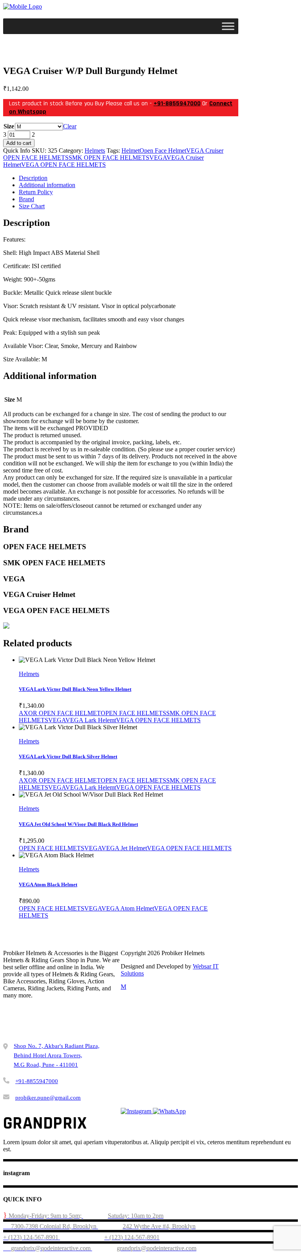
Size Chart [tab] (32, 206)
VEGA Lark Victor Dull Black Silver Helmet (68, 756)
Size (9, 126)
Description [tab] (33, 178)
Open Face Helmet (163, 150)
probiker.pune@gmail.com (48, 1098)
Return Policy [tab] (36, 192)
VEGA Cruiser (204, 150)
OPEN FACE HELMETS (36, 157)
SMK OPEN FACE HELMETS (109, 157)
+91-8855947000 (177, 103)
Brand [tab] (26, 199)
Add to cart (18, 143)
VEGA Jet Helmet (124, 848)
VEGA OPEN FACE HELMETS (63, 164)
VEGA (158, 157)
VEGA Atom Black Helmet (48, 884)
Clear (69, 126)
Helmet (130, 150)
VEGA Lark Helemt (90, 720)
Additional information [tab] (47, 185)
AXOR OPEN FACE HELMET (60, 713)
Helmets (95, 150)
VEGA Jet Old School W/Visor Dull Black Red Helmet (78, 824)
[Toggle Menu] (228, 26)
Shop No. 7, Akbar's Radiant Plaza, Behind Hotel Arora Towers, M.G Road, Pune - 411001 (57, 1055)
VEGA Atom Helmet (128, 908)
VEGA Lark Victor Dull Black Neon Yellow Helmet (75, 689)
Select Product (46, 667)
